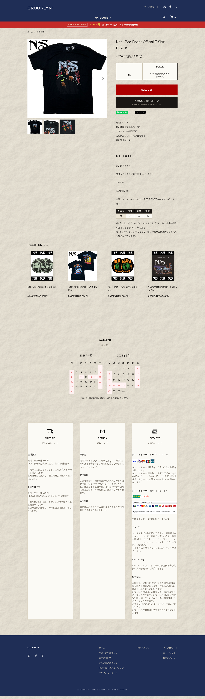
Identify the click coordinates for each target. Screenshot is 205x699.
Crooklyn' (40, 8)
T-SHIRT (40, 31)
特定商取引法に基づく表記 (128, 126)
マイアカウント (151, 6)
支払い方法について (108, 662)
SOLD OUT (146, 89)
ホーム (30, 31)
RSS (139, 647)
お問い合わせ (169, 657)
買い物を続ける (123, 139)
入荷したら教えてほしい (147, 102)
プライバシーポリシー (109, 672)
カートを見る (169, 652)
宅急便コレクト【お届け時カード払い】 (151, 518)
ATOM (146, 647)
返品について (122, 122)
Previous (32, 78)
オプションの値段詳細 (126, 131)
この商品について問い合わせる (130, 135)
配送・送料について (108, 652)
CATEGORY (101, 17)
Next (102, 78)
